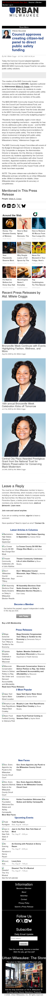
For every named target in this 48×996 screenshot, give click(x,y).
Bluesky (30, 922)
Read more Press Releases (13, 686)
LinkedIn (26, 922)
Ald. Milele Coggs (10, 56)
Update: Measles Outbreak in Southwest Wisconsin (28, 652)
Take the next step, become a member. (24, 949)
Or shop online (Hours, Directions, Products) (24, 992)
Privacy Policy (24, 903)
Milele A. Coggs (22, 86)
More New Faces (9, 814)
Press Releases (24, 629)
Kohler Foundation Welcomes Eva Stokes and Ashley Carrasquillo (30, 800)
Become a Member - (36, 2)
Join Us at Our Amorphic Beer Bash (15, 2)
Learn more (15, 505)
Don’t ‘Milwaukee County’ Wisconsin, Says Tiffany (27, 572)
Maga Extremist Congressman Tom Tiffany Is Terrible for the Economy (29, 636)
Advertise (24, 895)
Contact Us (39, 523)
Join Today (23, 616)
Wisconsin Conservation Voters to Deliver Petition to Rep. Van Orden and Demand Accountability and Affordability (30, 670)
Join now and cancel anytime (14, 510)
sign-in (29, 515)
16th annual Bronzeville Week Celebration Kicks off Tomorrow (19, 405)
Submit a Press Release (24, 906)
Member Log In (8, 5)
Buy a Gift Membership (11, 623)
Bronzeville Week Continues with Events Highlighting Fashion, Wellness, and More (24, 348)
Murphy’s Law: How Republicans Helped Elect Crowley (30, 704)
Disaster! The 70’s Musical (23, 868)
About (24, 892)
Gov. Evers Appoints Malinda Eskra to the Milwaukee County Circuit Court (29, 784)
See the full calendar (10, 878)
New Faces (24, 760)
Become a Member (24, 604)
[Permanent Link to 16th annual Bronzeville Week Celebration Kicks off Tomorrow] (24, 401)
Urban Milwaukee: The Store (24, 957)
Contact (24, 899)
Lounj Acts (16, 861)
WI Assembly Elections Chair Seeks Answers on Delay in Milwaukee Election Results (28, 588)
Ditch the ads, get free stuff (24, 952)
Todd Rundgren (18, 822)
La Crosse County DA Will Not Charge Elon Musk (29, 547)
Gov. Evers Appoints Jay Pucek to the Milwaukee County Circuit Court (30, 767)
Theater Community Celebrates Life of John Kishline (29, 559)
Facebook (18, 922)
